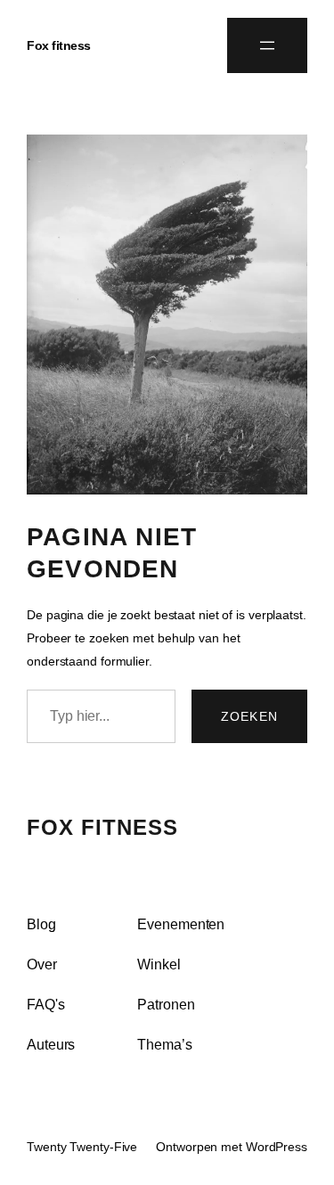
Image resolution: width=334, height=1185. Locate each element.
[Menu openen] (267, 45)
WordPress (276, 1147)
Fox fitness (59, 45)
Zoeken (249, 716)
